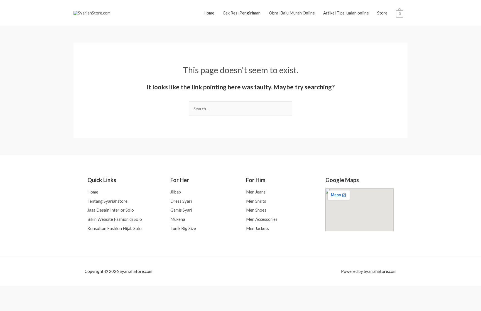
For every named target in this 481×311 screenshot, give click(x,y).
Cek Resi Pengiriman (242, 12)
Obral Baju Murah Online (292, 12)
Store (382, 12)
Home (208, 12)
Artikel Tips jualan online (346, 12)
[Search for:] (240, 108)
